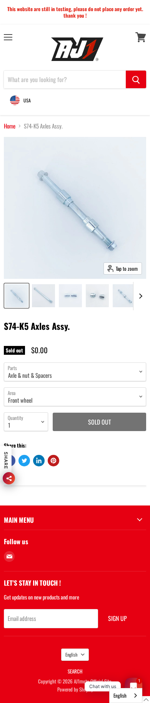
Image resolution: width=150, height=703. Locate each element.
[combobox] (125, 695)
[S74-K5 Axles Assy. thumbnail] (16, 295)
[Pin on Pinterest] (53, 460)
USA (27, 100)
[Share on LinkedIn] (39, 460)
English (71, 654)
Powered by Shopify (75, 689)
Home (9, 126)
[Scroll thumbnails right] (139, 296)
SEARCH (75, 671)
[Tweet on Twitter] (24, 460)
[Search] (136, 79)
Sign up (117, 618)
